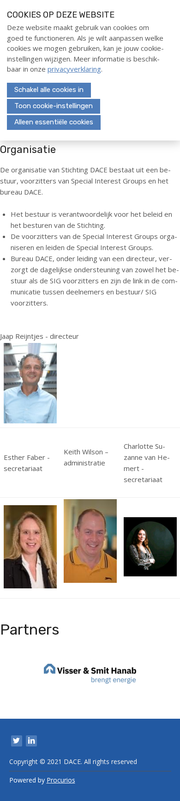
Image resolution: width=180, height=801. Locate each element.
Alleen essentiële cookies (53, 122)
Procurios (61, 780)
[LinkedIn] (31, 740)
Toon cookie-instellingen (53, 106)
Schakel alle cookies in (49, 90)
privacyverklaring (74, 68)
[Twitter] (16, 740)
